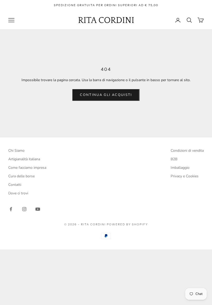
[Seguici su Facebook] (10, 209)
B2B (174, 159)
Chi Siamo (16, 150)
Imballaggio (180, 167)
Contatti (14, 184)
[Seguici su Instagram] (24, 209)
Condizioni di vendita (187, 150)
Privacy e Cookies (185, 176)
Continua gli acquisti (106, 95)
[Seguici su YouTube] (37, 209)
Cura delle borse (21, 176)
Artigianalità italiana (24, 159)
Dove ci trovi (18, 193)
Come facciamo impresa (27, 167)
